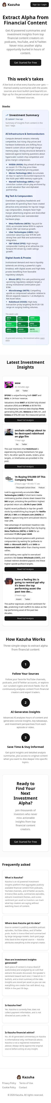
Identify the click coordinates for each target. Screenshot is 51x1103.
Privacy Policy (9, 1083)
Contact (23, 1087)
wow (17, 383)
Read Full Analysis (25, 420)
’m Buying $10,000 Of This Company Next (30, 478)
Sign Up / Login (40, 4)
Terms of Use (26, 1083)
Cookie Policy (9, 1087)
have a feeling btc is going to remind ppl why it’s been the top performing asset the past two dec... (29, 585)
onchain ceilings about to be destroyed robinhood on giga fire (30, 433)
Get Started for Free (25, 62)
